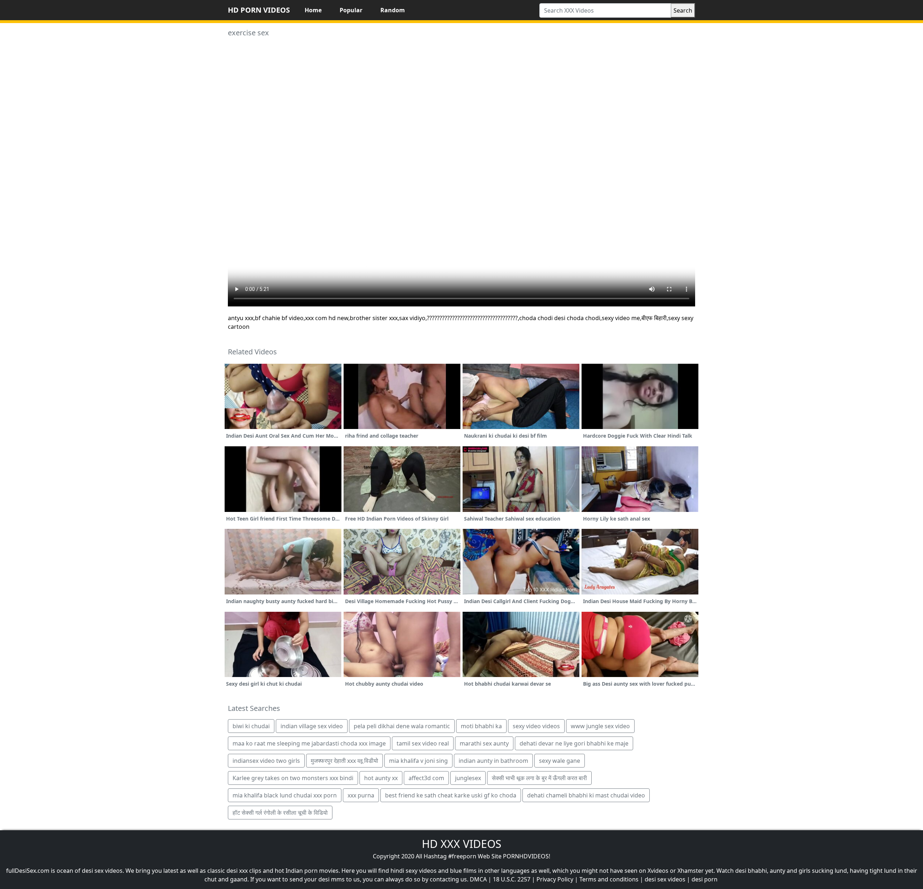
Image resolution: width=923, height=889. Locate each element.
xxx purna (361, 795)
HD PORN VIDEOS (259, 10)
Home (313, 10)
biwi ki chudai (251, 726)
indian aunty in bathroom (493, 761)
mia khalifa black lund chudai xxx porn (285, 795)
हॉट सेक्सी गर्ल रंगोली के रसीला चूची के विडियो (280, 813)
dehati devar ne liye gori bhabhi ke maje (574, 743)
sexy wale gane (559, 761)
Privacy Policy (554, 879)
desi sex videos (665, 879)
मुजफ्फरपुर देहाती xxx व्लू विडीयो (344, 761)
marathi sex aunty (484, 743)
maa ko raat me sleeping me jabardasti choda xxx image (309, 743)
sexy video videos (536, 726)
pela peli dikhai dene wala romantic (402, 726)
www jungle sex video (600, 726)
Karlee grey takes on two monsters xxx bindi (293, 778)
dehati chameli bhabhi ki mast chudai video (586, 795)
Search (683, 10)
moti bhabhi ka (481, 726)
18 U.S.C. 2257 (511, 879)
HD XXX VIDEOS (461, 843)
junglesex (468, 778)
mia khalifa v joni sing (418, 761)
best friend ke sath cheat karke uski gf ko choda (450, 795)
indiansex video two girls (266, 761)
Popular (351, 10)
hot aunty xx (381, 778)
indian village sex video (312, 726)
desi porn (704, 879)
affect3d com (426, 778)
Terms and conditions (609, 879)
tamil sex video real (423, 743)
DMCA (478, 879)
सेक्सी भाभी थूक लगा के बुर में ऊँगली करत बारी (539, 778)
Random (392, 10)
